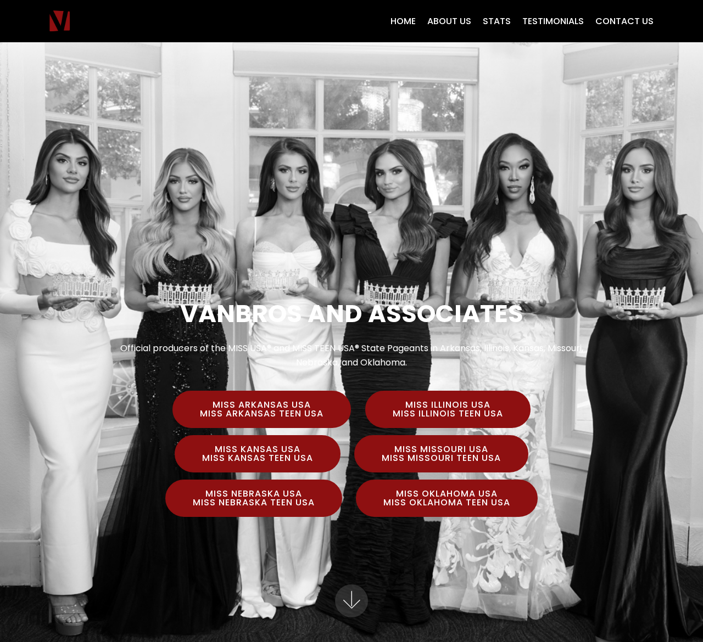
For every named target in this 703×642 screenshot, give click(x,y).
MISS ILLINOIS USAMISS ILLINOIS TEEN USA (448, 409)
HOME (403, 21)
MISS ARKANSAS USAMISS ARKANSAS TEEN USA (261, 409)
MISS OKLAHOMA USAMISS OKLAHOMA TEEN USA (446, 498)
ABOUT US (449, 21)
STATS (497, 21)
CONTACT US (624, 21)
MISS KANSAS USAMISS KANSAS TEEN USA (257, 453)
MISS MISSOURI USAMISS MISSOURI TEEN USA (441, 453)
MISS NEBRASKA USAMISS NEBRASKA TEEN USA (254, 498)
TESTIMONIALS (553, 21)
